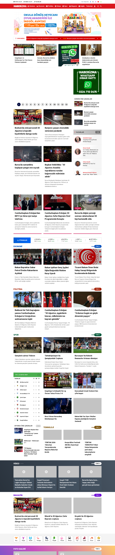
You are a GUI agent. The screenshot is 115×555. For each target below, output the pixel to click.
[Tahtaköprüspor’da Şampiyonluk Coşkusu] (57, 345)
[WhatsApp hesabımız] (101, 2)
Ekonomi (41, 6)
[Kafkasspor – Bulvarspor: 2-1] (18, 444)
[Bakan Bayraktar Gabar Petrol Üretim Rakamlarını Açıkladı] (27, 257)
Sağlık (82, 6)
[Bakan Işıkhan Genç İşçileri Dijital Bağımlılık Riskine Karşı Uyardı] (57, 257)
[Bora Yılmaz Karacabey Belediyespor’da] (57, 406)
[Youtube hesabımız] (98, 2)
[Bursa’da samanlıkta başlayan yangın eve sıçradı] (78, 124)
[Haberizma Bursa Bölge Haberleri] (20, 7)
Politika (50, 6)
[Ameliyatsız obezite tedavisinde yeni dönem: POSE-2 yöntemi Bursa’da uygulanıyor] (91, 50)
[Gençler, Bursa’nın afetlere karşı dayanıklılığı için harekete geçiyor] (46, 50)
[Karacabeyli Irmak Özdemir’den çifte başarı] (87, 380)
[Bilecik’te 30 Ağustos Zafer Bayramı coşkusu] (57, 505)
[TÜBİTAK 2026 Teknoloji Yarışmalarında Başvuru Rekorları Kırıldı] (52, 435)
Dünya (59, 6)
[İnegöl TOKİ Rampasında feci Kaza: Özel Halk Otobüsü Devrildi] (68, 472)
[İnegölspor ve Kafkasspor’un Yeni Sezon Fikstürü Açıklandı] (23, 50)
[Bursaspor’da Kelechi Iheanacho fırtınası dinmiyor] (87, 345)
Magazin (74, 6)
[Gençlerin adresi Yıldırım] (27, 345)
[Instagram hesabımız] (95, 2)
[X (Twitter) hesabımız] (93, 2)
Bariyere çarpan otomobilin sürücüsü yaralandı (56, 38)
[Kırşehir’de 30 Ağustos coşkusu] (87, 505)
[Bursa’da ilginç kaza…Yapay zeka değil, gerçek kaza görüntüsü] (91, 472)
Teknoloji (89, 6)
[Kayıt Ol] (95, 6)
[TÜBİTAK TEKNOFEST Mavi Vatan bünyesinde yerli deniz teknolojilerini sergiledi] (92, 435)
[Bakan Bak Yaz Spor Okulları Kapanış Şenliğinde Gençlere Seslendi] (87, 406)
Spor (66, 6)
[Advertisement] (109, 37)
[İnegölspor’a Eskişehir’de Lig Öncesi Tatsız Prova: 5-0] (57, 380)
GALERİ (18, 1)
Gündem (32, 6)
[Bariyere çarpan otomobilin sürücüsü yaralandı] (78, 115)
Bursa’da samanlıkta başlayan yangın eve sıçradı (94, 38)
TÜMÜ (97, 132)
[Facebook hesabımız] (90, 2)
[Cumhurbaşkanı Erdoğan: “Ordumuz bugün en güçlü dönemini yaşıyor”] (87, 299)
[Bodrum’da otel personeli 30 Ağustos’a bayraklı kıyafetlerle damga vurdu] (78, 106)
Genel (47, 160)
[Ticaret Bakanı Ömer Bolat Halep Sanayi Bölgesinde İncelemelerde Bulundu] (87, 257)
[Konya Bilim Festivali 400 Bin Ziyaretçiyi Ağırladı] (72, 435)
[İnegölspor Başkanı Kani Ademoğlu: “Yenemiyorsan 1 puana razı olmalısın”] (18, 433)
